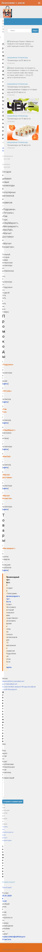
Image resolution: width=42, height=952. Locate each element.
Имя (4, 744)
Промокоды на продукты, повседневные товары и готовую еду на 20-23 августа (22, 89)
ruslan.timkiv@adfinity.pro (13, 937)
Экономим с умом (13, 2)
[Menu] (39, 3)
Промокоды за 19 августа (18, 118)
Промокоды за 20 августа (18, 60)
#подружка (26, 687)
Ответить (6, 939)
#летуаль (13, 681)
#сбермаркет (11, 689)
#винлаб (6, 681)
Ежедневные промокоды (17, 58)
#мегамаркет (16, 687)
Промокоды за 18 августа (18, 145)
